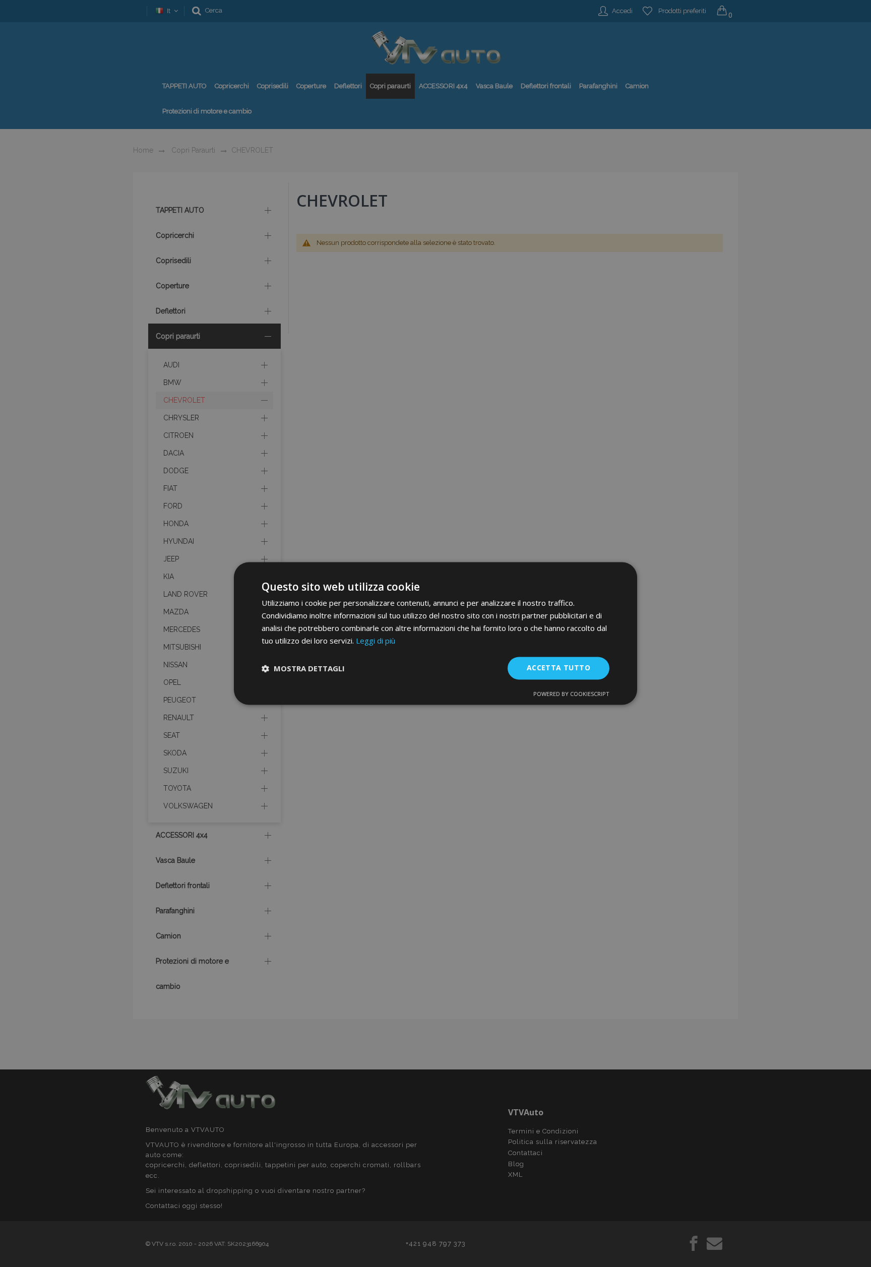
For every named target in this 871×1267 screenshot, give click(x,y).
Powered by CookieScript (571, 694)
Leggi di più (375, 641)
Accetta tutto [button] (558, 668)
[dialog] (435, 633)
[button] (303, 668)
